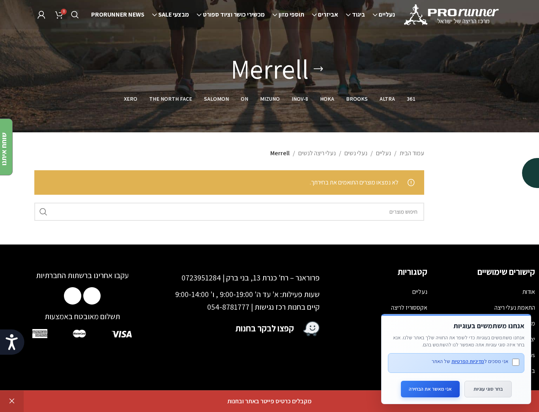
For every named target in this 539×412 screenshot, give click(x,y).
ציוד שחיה (416, 355)
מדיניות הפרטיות (467, 361)
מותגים (419, 371)
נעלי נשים (355, 153)
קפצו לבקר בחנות (265, 328)
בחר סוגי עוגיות (488, 389)
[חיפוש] (75, 15)
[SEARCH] (43, 212)
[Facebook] (92, 296)
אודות (528, 292)
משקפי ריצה (413, 339)
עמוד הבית (412, 153)
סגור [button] (12, 401)
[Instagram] (72, 296)
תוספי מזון (415, 323)
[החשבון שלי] (41, 15)
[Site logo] (452, 14)
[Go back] (318, 69)
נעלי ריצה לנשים (317, 153)
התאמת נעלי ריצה (514, 307)
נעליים (383, 153)
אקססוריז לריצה (409, 307)
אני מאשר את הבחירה (430, 389)
